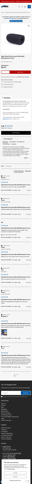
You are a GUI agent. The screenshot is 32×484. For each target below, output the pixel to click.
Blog (2, 407)
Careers (3, 405)
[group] (16, 126)
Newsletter (4, 409)
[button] (16, 66)
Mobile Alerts (4, 411)
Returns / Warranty (6, 437)
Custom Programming (7, 433)
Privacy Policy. (11, 469)
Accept (15, 473)
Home (2, 12)
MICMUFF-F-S (6, 119)
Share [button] (19, 190)
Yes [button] (13, 190)
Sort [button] (2, 166)
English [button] (26, 157)
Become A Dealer (5, 413)
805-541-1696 (17, 453)
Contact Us (4, 429)
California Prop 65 (6, 428)
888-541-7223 (11, 455)
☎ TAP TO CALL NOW (16, 21)
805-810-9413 (11, 456)
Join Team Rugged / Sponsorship (10, 416)
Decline (15, 476)
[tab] (19, 171)
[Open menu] (29, 6)
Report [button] (15, 190)
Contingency (4, 431)
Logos (2, 418)
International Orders (6, 415)
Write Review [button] (16, 133)
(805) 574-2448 (11, 458)
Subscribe (25, 393)
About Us (3, 403)
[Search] (19, 6)
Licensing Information (7, 435)
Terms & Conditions (6, 439)
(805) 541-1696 (10, 18)
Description (7, 97)
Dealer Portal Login (6, 420)
